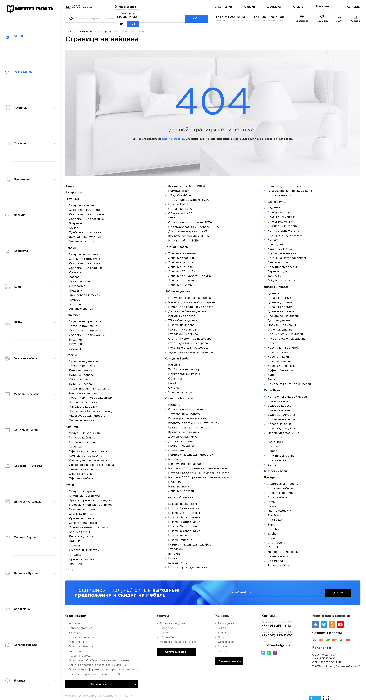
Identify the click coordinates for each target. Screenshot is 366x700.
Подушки (75, 291)
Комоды (75, 228)
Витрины (75, 223)
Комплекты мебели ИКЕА (186, 186)
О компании (223, 7)
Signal (272, 524)
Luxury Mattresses (280, 511)
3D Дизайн (167, 637)
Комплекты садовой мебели (288, 397)
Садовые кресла (279, 406)
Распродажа (226, 623)
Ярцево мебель (279, 565)
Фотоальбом (226, 642)
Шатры (273, 446)
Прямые (74, 541)
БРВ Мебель (276, 543)
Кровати (75, 272)
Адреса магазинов (80, 628)
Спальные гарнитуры (84, 259)
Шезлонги (275, 437)
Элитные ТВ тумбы (181, 271)
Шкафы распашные (182, 504)
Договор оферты (101, 684)
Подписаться (338, 593)
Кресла (273, 343)
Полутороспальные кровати (189, 418)
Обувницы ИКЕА (180, 213)
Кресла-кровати (279, 352)
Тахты (272, 379)
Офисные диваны (280, 330)
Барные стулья (80, 532)
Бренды (108, 31)
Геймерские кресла (83, 469)
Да (133, 24)
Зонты (272, 465)
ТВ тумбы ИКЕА (179, 195)
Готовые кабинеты (82, 437)
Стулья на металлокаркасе (88, 527)
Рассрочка (166, 628)
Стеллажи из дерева (183, 334)
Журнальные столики (85, 237)
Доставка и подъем (172, 623)
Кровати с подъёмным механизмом (194, 423)
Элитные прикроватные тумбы (190, 276)
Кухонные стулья (81, 518)
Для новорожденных (84, 393)
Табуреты (274, 276)
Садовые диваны (280, 410)
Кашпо (272, 451)
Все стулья (275, 244)
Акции (222, 633)
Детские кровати (81, 375)
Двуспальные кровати (184, 414)
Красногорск (127, 7)
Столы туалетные (280, 222)
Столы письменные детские (89, 389)
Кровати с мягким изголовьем (190, 427)
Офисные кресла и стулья (88, 451)
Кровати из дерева (182, 330)
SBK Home (275, 520)
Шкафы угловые (180, 540)
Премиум (75, 564)
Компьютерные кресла (85, 456)
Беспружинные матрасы (186, 464)
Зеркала (75, 304)
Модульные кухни (82, 491)
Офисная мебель (81, 478)
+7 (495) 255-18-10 (230, 17)
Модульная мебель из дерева (189, 298)
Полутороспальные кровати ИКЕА (193, 227)
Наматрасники (79, 281)
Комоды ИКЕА (178, 191)
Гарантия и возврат (81, 637)
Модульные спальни (83, 254)
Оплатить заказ (228, 661)
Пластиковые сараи (282, 456)
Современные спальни (85, 268)
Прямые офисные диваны (286, 334)
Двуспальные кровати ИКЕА (189, 231)
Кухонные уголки (81, 559)
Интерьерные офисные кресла (91, 465)
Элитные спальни (82, 309)
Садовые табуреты (281, 415)
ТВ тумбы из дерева (182, 320)
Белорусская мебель (283, 484)
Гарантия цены (78, 642)
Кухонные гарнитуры (84, 496)
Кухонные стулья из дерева (188, 348)
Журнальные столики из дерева (191, 352)
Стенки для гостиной (84, 210)
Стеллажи (76, 447)
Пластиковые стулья (283, 267)
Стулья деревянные (83, 523)
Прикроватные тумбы (84, 295)
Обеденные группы (83, 509)
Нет (121, 24)
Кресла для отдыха (282, 366)
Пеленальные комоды (85, 402)
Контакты (353, 7)
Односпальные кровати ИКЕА (190, 222)
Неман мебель (278, 556)
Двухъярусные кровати (185, 437)
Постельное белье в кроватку (90, 411)
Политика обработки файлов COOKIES (94, 674)
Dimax (272, 502)
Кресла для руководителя (88, 460)
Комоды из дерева (181, 316)
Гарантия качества (80, 646)
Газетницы (275, 442)
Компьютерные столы (284, 231)
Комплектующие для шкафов (189, 545)
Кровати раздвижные (184, 432)
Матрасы (75, 277)
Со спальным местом (84, 550)
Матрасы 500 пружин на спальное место (198, 468)
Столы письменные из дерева (189, 339)
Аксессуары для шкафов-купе (290, 191)
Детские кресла (80, 384)
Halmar (272, 506)
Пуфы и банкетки (280, 370)
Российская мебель (282, 493)
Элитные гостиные (82, 241)
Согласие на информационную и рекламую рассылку (103, 669)
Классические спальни (85, 263)
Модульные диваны (282, 325)
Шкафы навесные (181, 535)
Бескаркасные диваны (284, 316)
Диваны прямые (279, 298)
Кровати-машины (81, 379)
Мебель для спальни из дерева (190, 307)
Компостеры (277, 460)
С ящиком (76, 555)
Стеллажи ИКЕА (180, 209)
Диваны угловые (280, 302)
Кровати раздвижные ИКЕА (188, 236)
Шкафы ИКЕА (178, 204)
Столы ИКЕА (177, 218)
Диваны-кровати (280, 307)
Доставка (274, 7)
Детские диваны (81, 370)
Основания (77, 286)
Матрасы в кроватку (84, 407)
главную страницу (173, 139)
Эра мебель (276, 561)
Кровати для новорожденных (91, 398)
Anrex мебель (277, 497)
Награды (74, 633)
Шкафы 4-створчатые (184, 522)
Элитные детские (81, 420)
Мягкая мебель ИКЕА (183, 240)
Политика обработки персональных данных (97, 665)
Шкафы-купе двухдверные (187, 567)
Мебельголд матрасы (283, 552)
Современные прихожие (87, 335)
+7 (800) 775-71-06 (268, 17)
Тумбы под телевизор (85, 232)
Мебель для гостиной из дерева (191, 302)
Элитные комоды (180, 267)
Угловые (75, 545)
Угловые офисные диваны (287, 339)
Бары (172, 383)
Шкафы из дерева (181, 325)
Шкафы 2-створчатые (184, 513)
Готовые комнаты (82, 366)
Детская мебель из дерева (187, 311)
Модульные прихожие (85, 321)
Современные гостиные (86, 219)
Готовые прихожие (83, 326)
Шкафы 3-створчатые (184, 517)
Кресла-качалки (279, 361)
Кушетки (274, 375)
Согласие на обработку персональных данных (98, 660)
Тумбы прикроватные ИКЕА (188, 200)
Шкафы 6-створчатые (184, 531)
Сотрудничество (175, 652)
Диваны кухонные (82, 536)
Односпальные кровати (185, 409)
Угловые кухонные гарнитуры (91, 505)
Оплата (298, 7)
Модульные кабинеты (84, 433)
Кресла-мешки (278, 357)
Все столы (275, 208)
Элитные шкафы (180, 285)
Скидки (249, 7)
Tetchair (273, 534)
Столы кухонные (81, 514)
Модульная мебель (82, 205)
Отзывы (223, 646)
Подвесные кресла (281, 419)
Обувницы (76, 344)
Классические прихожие (87, 330)
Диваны (273, 293)
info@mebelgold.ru (277, 645)
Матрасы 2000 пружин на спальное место (199, 477)
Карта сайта (76, 651)
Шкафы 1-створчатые (183, 508)
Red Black (275, 515)
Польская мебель (280, 488)
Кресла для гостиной (283, 348)
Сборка (165, 633)
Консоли (274, 240)
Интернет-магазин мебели (82, 31)
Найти (196, 18)
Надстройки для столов (285, 235)
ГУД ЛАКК (275, 547)
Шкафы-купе (177, 563)
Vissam (272, 538)
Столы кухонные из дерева (188, 343)
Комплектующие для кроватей (190, 455)
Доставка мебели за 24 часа (178, 642)
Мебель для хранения (283, 433)
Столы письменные (83, 442)
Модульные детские (83, 361)
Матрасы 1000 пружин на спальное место (198, 473)
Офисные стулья (81, 474)
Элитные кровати (181, 280)
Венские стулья (279, 262)
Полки (172, 558)
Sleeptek (273, 529)
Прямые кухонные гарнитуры (90, 500)
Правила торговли (80, 656)
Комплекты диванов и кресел (289, 384)
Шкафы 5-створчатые (184, 526)
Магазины (324, 6)
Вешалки (75, 340)
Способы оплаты (327, 633)
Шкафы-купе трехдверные (287, 186)
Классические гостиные (86, 214)
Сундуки (174, 388)
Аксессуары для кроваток (88, 416)
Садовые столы (279, 401)
